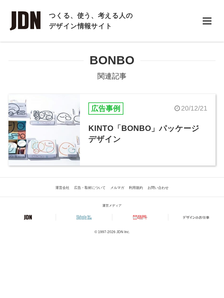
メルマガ (117, 188)
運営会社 (62, 188)
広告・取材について (90, 188)
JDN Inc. (123, 232)
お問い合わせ (158, 188)
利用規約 (136, 188)
